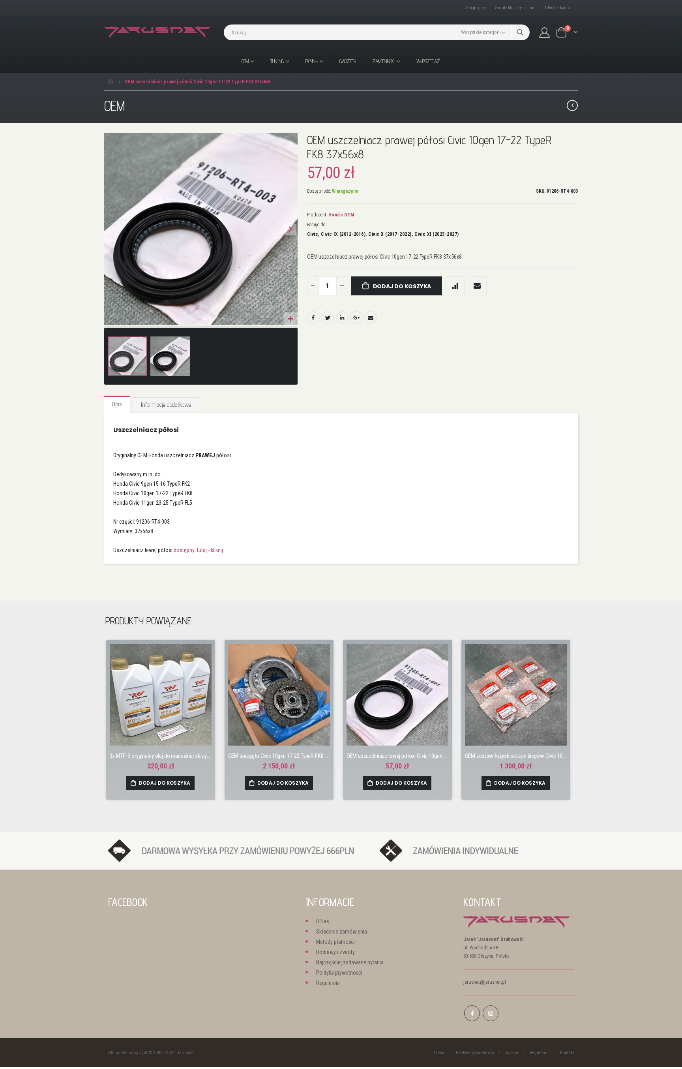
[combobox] (377, 32)
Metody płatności (335, 942)
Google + (356, 317)
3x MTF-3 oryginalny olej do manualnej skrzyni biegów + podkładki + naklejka (161, 755)
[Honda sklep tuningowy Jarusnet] (157, 32)
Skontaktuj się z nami (516, 7)
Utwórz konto (557, 7)
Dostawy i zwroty (335, 952)
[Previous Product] (572, 105)
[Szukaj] (520, 32)
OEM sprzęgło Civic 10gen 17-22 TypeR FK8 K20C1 (279, 755)
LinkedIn (342, 317)
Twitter (327, 317)
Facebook (313, 317)
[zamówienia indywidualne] (472, 850)
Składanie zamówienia (341, 931)
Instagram (490, 1013)
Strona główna (111, 81)
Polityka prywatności (339, 972)
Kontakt (567, 1052)
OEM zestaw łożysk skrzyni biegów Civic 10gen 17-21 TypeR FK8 (516, 755)
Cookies (511, 1052)
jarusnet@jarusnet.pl (484, 982)
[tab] (117, 405)
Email (370, 317)
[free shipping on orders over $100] (240, 850)
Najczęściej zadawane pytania (350, 962)
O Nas (322, 921)
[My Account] (545, 32)
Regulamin (328, 983)
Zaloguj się (475, 7)
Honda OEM (341, 215)
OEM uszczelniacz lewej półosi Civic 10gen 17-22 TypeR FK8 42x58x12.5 (397, 755)
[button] (291, 319)
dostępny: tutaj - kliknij (198, 550)
